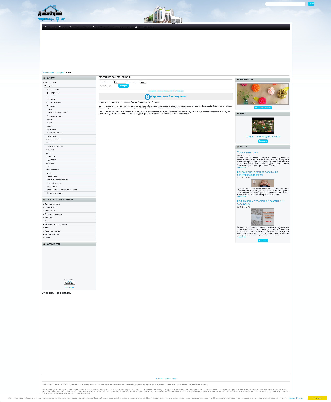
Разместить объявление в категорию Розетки (166, 91)
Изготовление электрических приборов (61, 190)
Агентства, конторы (52, 231)
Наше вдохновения (263, 108)
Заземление (51, 96)
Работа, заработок (52, 234)
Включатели (51, 136)
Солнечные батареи (54, 103)
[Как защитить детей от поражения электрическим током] (263, 180)
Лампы (49, 109)
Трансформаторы (53, 93)
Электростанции (52, 89)
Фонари (49, 119)
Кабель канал (51, 176)
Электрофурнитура (53, 183)
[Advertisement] (119, 50)
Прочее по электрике (54, 193)
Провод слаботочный (54, 133)
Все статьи (263, 241)
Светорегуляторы (53, 139)
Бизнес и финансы (52, 204)
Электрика (48, 86)
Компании (74, 27)
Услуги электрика (247, 152)
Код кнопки (69, 287)
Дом (46, 221)
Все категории (50, 82)
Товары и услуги (51, 207)
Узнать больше (296, 398)
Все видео (263, 141)
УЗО (48, 166)
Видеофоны (51, 160)
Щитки (48, 173)
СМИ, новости (50, 211)
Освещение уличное (54, 116)
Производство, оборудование (56, 224)
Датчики (49, 153)
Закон (47, 238)
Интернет (48, 217)
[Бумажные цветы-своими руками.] (263, 84)
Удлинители (51, 129)
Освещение (50, 106)
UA (63, 18)
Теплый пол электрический (57, 180)
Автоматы (50, 163)
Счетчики (50, 150)
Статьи (62, 27)
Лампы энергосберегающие (57, 113)
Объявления (49, 27)
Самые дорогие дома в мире (263, 136)
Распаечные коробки (54, 146)
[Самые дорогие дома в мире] (263, 118)
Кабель (49, 126)
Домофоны (50, 156)
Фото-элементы (52, 170)
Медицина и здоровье (53, 214)
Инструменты (51, 186)
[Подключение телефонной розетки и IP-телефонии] (263, 209)
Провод (49, 123)
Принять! (317, 397)
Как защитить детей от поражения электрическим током (257, 173)
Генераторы (50, 99)
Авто (47, 228)
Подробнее (241, 167)
